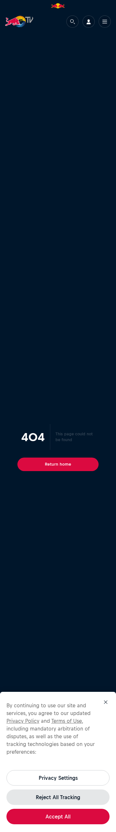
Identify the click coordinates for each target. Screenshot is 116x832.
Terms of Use (66, 721)
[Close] (105, 702)
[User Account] (88, 21)
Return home (58, 464)
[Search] (72, 21)
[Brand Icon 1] (58, 6)
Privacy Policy (22, 721)
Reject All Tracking (58, 797)
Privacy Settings (58, 778)
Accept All (58, 816)
